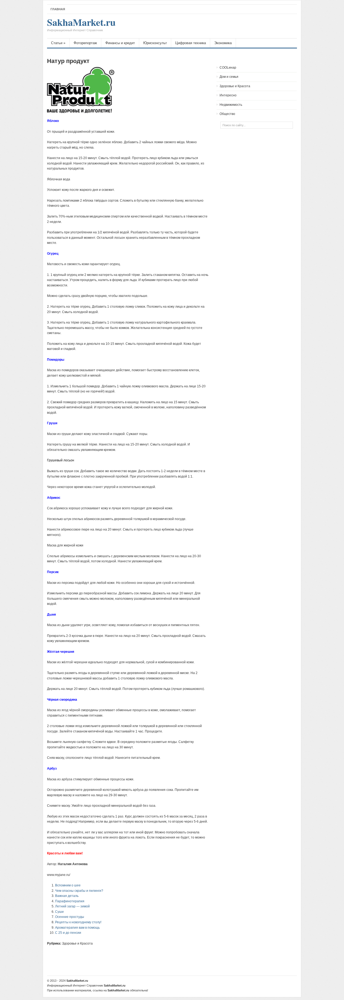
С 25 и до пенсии (68, 933)
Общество (227, 114)
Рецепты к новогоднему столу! (78, 922)
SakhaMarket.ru (81, 25)
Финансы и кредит (120, 43)
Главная (58, 9)
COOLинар (228, 67)
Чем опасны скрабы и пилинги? (79, 891)
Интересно (228, 95)
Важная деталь (66, 896)
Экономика (223, 43)
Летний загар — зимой (72, 906)
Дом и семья (229, 77)
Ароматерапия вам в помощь (77, 927)
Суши (59, 912)
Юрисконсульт (155, 43)
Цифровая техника (190, 43)
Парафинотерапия (69, 901)
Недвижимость (231, 105)
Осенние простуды (69, 917)
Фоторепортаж (85, 43)
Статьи (58, 43)
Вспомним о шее (68, 885)
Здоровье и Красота (77, 943)
